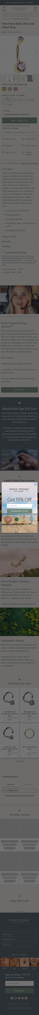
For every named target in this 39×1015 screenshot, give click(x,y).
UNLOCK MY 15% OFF (19, 511)
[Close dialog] (35, 484)
